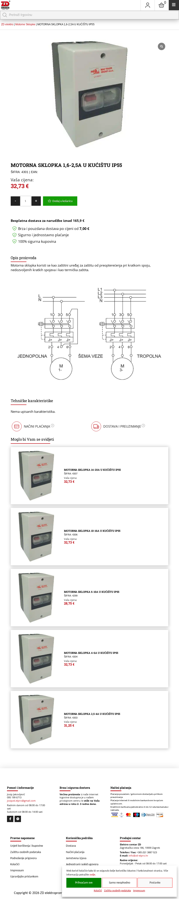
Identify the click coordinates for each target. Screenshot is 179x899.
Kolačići (98, 890)
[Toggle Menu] (174, 5)
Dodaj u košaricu (62, 201)
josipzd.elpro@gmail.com (21, 800)
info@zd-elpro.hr (138, 855)
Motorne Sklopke (25, 24)
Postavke (155, 882)
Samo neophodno (119, 882)
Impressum (139, 890)
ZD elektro (7, 24)
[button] (32, 426)
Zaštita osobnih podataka (117, 890)
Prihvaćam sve (84, 882)
